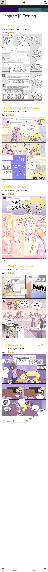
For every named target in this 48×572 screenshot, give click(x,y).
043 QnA (8, 26)
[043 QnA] (22, 68)
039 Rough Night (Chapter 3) (23, 345)
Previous (6, 421)
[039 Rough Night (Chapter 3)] (24, 385)
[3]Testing (11, 33)
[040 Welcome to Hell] (24, 306)
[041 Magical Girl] (24, 227)
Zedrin (5, 29)
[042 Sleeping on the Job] (24, 148)
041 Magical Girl (14, 187)
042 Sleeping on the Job (20, 108)
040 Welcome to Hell (17, 266)
